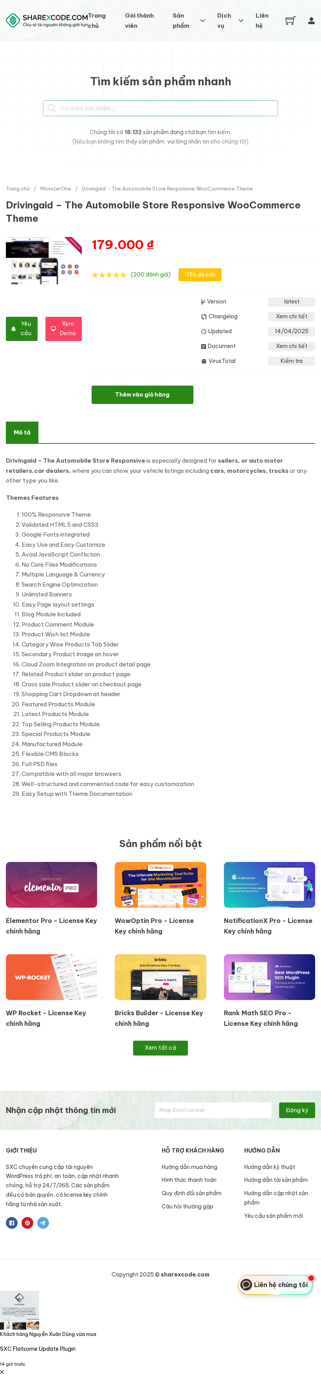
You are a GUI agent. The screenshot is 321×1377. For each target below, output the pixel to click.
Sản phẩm (181, 20)
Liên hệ (262, 20)
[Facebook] (12, 1223)
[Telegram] (43, 1223)
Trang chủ (97, 20)
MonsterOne (55, 188)
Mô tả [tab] (22, 432)
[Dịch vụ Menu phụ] (241, 20)
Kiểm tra (292, 360)
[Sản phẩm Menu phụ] (203, 20)
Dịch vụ (224, 20)
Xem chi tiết (291, 316)
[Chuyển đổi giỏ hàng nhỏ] (290, 20)
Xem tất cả (160, 1047)
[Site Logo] (47, 20)
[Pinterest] (27, 1223)
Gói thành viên (139, 20)
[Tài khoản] (311, 20)
